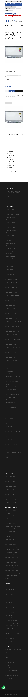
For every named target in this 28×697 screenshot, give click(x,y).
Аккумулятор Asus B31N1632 (12, 316)
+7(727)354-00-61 (10, 1)
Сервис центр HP (10, 436)
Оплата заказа (9, 418)
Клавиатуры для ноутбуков (12, 625)
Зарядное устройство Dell (12, 570)
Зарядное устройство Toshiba (12, 567)
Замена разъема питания (12, 264)
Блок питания (9, 147)
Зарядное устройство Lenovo (12, 562)
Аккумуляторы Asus (10, 481)
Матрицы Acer (9, 597)
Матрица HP (9, 599)
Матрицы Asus (9, 594)
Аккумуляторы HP (10, 489)
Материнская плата (10, 155)
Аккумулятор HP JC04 (10, 336)
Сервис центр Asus (10, 434)
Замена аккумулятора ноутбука (13, 212)
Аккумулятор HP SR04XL (11, 352)
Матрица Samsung (10, 607)
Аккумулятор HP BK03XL (11, 313)
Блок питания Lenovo (11, 541)
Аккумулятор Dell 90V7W (11, 292)
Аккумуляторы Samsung (11, 497)
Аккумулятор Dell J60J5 (11, 300)
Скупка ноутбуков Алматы (12, 675)
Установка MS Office (10, 397)
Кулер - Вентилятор (10, 159)
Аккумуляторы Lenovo (11, 494)
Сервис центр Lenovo (11, 442)
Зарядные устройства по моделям (13, 149)
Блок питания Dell (10, 539)
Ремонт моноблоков (10, 399)
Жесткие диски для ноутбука (12, 623)
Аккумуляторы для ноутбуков (12, 633)
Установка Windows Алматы (12, 394)
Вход (19, 8)
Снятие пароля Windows (11, 407)
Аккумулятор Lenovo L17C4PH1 (13, 290)
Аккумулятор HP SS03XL (11, 282)
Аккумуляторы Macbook (11, 486)
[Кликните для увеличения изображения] (14, 52)
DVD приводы (9, 157)
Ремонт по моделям (11, 165)
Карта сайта (9, 423)
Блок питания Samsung (11, 547)
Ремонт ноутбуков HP (11, 222)
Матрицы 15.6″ (9, 615)
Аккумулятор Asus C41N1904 (12, 331)
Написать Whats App (11, 6)
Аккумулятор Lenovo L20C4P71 (13, 360)
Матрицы (8, 143)
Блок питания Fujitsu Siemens (12, 549)
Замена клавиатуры (10, 256)
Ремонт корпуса (9, 271)
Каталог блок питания (11, 510)
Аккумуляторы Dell (10, 484)
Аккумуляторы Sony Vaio (11, 499)
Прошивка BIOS (9, 266)
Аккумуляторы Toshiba (11, 502)
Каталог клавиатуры (10, 638)
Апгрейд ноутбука (10, 678)
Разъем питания (10, 167)
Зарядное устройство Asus (12, 557)
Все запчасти (9, 426)
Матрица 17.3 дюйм (10, 617)
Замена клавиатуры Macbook (12, 386)
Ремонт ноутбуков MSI (11, 227)
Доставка (8, 416)
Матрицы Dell (9, 602)
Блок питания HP (10, 536)
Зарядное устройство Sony (12, 565)
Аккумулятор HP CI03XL (11, 344)
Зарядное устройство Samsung (13, 573)
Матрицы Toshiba (10, 612)
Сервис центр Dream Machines (13, 431)
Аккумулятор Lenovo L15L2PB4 (12, 295)
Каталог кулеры (9, 641)
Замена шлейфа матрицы (12, 251)
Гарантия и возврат (10, 421)
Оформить (16, 21)
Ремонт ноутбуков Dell (11, 225)
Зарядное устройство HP (11, 560)
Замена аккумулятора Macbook (13, 376)
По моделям (8, 513)
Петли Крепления (10, 161)
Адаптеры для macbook (11, 552)
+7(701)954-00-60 (17, 1)
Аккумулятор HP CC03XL (11, 310)
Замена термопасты (10, 253)
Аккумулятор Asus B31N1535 (12, 305)
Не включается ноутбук (11, 680)
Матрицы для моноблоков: (12, 175)
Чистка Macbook (9, 373)
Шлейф (8, 169)
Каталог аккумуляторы (11, 476)
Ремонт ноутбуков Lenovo (11, 230)
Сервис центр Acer (10, 429)
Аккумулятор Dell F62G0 (11, 318)
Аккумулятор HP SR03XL (11, 355)
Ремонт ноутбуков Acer (11, 217)
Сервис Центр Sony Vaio (11, 444)
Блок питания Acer (10, 523)
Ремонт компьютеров (10, 402)
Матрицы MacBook (10, 591)
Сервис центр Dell (10, 439)
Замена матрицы (10, 245)
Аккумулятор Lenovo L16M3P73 (13, 334)
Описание (8, 102)
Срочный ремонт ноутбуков (12, 214)
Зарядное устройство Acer (12, 554)
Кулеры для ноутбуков (11, 628)
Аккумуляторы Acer (10, 478)
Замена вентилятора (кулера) (12, 243)
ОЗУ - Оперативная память (12, 173)
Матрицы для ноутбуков (11, 630)
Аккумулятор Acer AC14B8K (12, 303)
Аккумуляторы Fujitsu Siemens (13, 491)
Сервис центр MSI (10, 447)
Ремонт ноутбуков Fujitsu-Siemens (13, 452)
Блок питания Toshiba (11, 534)
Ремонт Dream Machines (11, 235)
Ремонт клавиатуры (10, 274)
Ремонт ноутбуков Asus (11, 219)
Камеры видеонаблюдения (12, 171)
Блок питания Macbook (11, 528)
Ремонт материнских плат (12, 269)
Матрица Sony (9, 610)
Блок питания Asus (10, 531)
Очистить (21, 21)
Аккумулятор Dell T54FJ (11, 297)
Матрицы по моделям (11, 145)
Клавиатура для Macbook (11, 636)
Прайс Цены (8, 240)
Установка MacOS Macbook (12, 379)
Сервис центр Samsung (11, 449)
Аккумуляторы (10, 151)
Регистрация (9, 10)
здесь (20, 694)
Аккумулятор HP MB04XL (11, 357)
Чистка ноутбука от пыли (11, 248)
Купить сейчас (18, 91)
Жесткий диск (9, 163)
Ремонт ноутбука (10, 209)
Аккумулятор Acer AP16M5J (12, 287)
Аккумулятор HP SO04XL (11, 308)
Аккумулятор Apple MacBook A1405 (14, 284)
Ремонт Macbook (10, 232)
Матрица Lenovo (10, 604)
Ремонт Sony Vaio (10, 238)
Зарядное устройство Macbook (13, 521)
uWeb (11, 694)
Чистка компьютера (10, 405)
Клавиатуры (9, 153)
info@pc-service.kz (11, 8)
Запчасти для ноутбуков (11, 620)
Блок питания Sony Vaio (11, 544)
